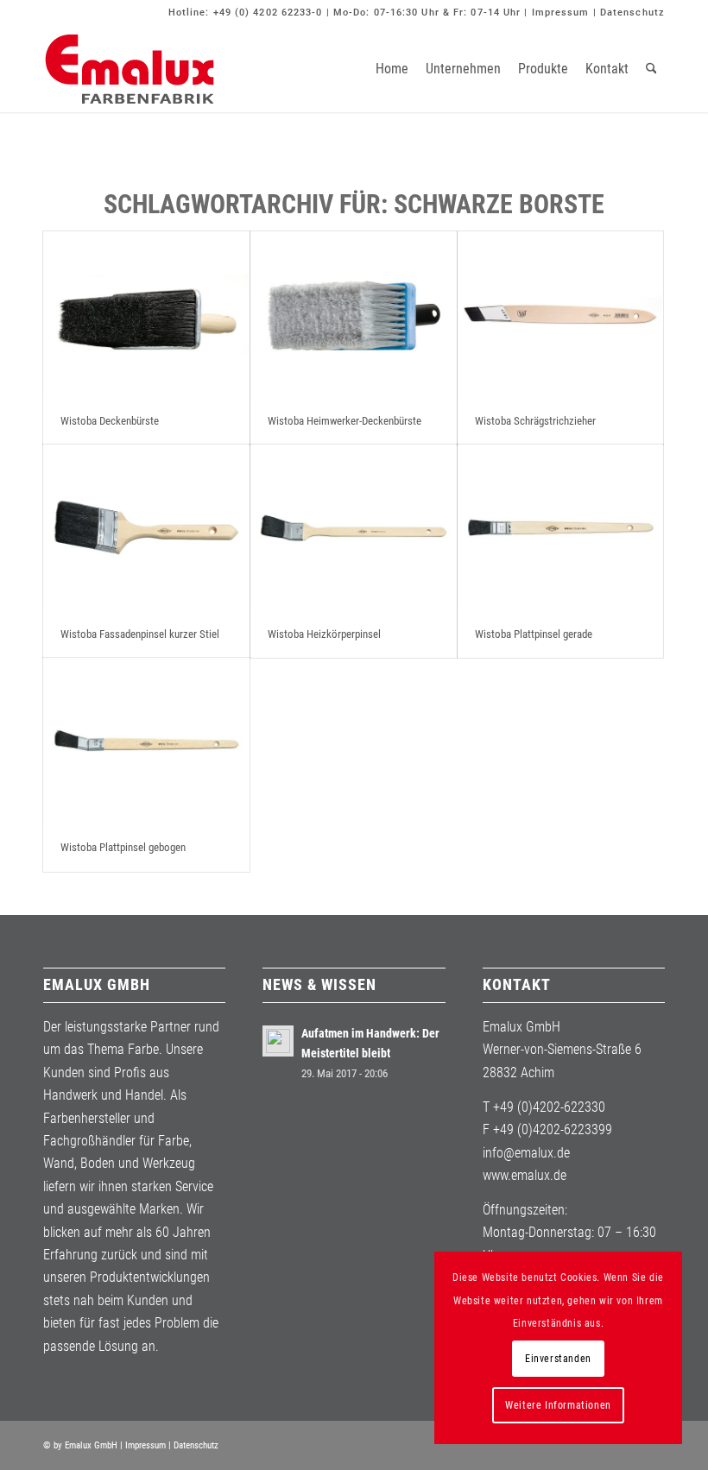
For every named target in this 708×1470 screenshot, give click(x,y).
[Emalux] (129, 69)
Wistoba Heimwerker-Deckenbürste (344, 420)
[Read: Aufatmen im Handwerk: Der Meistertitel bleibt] (278, 1041)
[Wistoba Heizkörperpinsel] (353, 528)
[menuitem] (392, 69)
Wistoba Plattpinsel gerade (533, 634)
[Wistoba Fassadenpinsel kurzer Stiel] (146, 528)
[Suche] (651, 69)
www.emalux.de (524, 1175)
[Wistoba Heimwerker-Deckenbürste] (353, 314)
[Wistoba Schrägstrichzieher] (561, 314)
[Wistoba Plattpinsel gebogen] (146, 741)
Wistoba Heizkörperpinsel (324, 634)
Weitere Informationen (558, 1405)
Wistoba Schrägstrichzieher (535, 420)
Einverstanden (558, 1359)
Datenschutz (632, 12)
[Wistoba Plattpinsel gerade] (561, 528)
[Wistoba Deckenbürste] (146, 314)
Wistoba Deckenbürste (109, 420)
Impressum (561, 12)
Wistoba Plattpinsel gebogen (123, 847)
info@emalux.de (526, 1153)
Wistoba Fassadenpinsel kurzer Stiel (139, 634)
